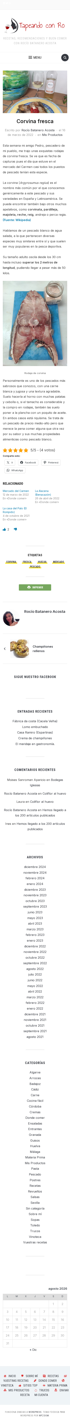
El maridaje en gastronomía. (35, 744)
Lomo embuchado (35, 727)
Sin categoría (35, 1208)
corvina (11, 561)
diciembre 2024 (35, 867)
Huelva (42, 561)
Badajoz (35, 1084)
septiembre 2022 (35, 963)
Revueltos (35, 1191)
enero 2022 (35, 1008)
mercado (58, 561)
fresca (27, 561)
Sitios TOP (30, 1385)
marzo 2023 (35, 929)
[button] (35, 57)
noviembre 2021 (35, 1020)
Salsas (35, 1197)
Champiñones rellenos (43, 649)
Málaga (35, 1152)
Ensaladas (35, 1123)
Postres (35, 1180)
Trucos (35, 1231)
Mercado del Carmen (16, 490)
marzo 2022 (35, 997)
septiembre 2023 (35, 906)
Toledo (35, 1225)
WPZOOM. (44, 1415)
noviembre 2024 (35, 872)
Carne (35, 1095)
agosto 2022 (35, 969)
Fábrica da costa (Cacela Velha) (35, 721)
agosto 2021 (35, 1037)
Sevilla (35, 1203)
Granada (35, 1135)
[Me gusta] (5, 529)
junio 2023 (35, 912)
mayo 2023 (35, 918)
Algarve (35, 1072)
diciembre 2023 (35, 889)
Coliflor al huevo (54, 793)
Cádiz (35, 1089)
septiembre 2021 (35, 1031)
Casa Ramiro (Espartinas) (35, 732)
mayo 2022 (35, 986)
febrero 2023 (35, 935)
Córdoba (35, 1106)
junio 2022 (35, 980)
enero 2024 (35, 884)
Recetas (35, 1185)
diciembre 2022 (35, 946)
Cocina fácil (35, 1101)
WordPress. (35, 1412)
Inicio (12, 1376)
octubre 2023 (35, 901)
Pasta (35, 1168)
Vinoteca (35, 1237)
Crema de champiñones (35, 738)
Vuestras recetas (35, 1242)
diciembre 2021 (35, 1014)
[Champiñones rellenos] (19, 648)
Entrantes (35, 1129)
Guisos (35, 1140)
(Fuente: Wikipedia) (17, 220)
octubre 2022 (35, 957)
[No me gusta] (15, 529)
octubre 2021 (35, 1025)
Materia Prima (35, 1157)
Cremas (35, 1112)
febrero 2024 (35, 878)
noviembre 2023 (35, 895)
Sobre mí (35, 1214)
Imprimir (37, 587)
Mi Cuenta (41, 1395)
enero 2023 (35, 940)
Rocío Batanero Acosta (38, 130)
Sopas (35, 1220)
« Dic (33, 1350)
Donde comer (35, 1118)
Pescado (35, 566)
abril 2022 (35, 991)
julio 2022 (35, 974)
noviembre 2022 (35, 952)
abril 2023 (35, 923)
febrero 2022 (35, 1003)
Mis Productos (52, 135)
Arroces (35, 1078)
